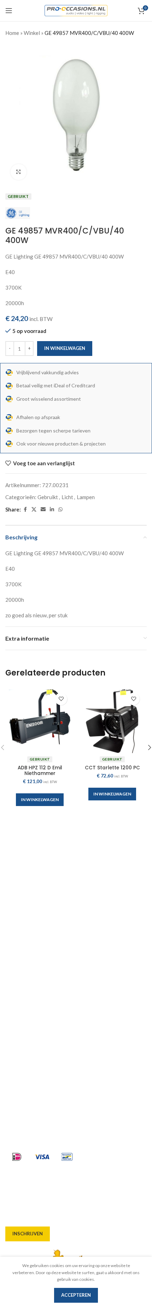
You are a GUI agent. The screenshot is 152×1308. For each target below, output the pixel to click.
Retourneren (21, 1036)
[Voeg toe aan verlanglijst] (61, 699)
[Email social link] (43, 509)
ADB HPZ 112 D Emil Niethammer (40, 770)
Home (12, 33)
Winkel (32, 33)
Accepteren (76, 1295)
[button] (40, 799)
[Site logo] (76, 10)
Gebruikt (47, 497)
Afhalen (15, 985)
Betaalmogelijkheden (31, 1010)
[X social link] (34, 509)
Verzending (19, 997)
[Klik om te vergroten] (19, 172)
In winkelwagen (64, 348)
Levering (16, 972)
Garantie (16, 1023)
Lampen (86, 497)
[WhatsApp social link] (60, 509)
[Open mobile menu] (9, 11)
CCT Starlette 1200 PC (112, 767)
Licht (67, 497)
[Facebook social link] (25, 509)
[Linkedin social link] (52, 509)
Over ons (16, 959)
